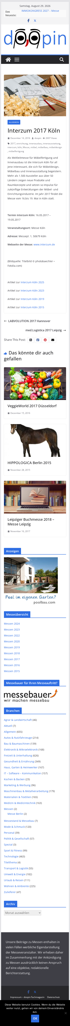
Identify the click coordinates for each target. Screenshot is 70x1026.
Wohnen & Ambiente (16, 886)
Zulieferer (10, 892)
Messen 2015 (12, 671)
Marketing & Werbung (17, 785)
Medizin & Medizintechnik (19, 803)
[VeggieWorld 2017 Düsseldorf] (35, 370)
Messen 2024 (12, 623)
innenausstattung (51, 143)
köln (20, 147)
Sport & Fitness (13, 850)
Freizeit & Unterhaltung (18, 755)
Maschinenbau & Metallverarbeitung (26, 791)
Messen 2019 (12, 647)
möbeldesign (55, 147)
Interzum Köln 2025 (32, 282)
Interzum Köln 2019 (32, 299)
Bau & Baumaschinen (17, 743)
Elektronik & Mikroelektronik (21, 749)
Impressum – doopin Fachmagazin (27, 997)
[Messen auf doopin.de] (8, 59)
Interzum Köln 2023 (32, 290)
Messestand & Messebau (19, 820)
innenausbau (35, 143)
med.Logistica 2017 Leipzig (43, 330)
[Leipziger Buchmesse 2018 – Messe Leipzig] (35, 483)
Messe (26, 147)
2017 (12, 143)
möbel (34, 147)
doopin (37, 138)
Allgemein (14, 122)
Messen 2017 (12, 659)
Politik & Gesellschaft (16, 838)
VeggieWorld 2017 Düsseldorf (32, 405)
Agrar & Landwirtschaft (18, 720)
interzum (12, 147)
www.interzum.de (44, 244)
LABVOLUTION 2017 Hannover (29, 321)
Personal (9, 832)
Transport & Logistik (16, 868)
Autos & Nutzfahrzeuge (18, 737)
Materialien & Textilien (17, 797)
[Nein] (65, 1013)
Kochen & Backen (14, 779)
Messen (8, 809)
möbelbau (43, 147)
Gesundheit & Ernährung (19, 761)
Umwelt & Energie (14, 874)
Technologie (11, 856)
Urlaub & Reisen (14, 880)
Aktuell (8, 725)
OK (35, 1018)
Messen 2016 (12, 665)
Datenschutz (53, 997)
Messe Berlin (15, 813)
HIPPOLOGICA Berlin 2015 (29, 462)
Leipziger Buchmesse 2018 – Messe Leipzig (31, 521)
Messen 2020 (12, 641)
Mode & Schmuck (14, 826)
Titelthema (10, 862)
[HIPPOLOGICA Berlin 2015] (35, 427)
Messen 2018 (12, 653)
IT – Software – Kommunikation (22, 773)
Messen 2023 (12, 629)
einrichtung (22, 143)
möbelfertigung (16, 151)
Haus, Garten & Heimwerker (21, 767)
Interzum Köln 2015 (32, 307)
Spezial (8, 844)
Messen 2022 (12, 635)
